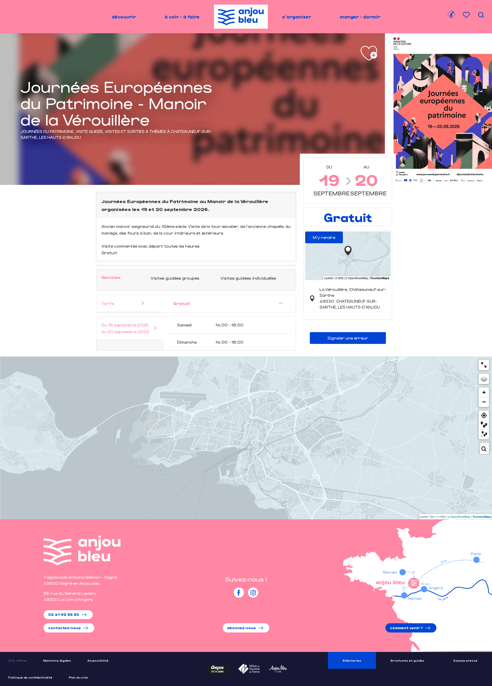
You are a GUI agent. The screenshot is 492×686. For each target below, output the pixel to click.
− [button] (484, 401)
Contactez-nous (64, 628)
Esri (432, 516)
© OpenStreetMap (459, 516)
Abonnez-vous (241, 628)
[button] (481, 14)
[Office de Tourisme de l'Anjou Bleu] (82, 550)
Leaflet (423, 516)
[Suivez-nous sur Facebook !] (239, 592)
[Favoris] (466, 15)
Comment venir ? (406, 628)
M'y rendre (324, 237)
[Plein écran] (483, 365)
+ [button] (484, 392)
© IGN (441, 516)
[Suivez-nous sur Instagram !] (253, 592)
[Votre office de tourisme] (451, 15)
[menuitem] (123, 16)
